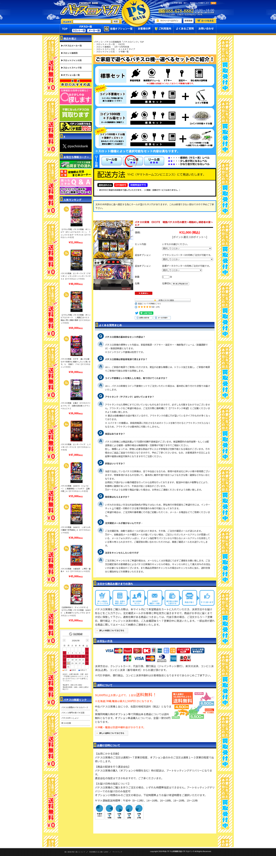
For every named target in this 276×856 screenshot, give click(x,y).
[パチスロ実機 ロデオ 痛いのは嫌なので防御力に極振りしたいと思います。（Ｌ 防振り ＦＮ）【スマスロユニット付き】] (76, 345)
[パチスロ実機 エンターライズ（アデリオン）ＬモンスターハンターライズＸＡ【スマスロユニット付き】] (76, 260)
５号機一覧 (123, 51)
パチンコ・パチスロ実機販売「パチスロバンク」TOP (119, 41)
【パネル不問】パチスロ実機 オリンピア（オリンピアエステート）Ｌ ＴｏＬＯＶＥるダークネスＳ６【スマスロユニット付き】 (76, 233)
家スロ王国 (66, 723)
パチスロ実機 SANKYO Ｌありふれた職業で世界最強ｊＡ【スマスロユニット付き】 (76, 530)
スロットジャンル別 (105, 51)
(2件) (158, 307)
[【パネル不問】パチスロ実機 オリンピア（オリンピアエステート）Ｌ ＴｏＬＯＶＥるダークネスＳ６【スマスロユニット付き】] (76, 216)
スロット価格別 (103, 46)
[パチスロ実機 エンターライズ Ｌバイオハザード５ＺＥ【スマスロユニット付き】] (76, 431)
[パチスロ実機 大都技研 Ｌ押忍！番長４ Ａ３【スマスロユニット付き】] (76, 555)
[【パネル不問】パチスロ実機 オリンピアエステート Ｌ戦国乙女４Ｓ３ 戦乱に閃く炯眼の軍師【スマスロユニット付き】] (76, 301)
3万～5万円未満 (121, 46)
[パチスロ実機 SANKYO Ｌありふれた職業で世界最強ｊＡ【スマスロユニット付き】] (76, 514)
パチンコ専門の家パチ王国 (72, 712)
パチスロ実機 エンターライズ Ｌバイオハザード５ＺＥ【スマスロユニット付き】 (76, 447)
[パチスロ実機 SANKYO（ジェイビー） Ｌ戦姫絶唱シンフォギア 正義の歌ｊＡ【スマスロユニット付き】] (76, 472)
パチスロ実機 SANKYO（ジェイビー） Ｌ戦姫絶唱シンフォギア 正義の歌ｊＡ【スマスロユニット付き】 (75, 488)
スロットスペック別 (105, 49)
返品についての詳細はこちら (149, 303)
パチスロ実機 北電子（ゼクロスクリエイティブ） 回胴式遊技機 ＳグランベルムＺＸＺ (76, 406)
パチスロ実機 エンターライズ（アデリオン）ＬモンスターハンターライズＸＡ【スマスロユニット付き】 (76, 276)
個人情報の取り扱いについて (75, 852)
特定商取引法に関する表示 (98, 852)
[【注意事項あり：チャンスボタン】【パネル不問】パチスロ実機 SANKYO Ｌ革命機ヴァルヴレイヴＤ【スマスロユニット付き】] (76, 594)
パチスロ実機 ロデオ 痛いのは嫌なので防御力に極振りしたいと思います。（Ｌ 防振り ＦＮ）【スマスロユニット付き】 (76, 363)
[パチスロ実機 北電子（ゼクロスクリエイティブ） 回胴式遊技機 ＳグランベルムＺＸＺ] (76, 389)
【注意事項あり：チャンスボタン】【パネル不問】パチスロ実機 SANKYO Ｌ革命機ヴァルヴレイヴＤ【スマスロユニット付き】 (76, 611)
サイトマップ (117, 852)
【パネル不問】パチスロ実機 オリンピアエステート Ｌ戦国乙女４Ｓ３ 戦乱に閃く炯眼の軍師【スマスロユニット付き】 (76, 319)
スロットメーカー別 (105, 44)
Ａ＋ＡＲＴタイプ (126, 49)
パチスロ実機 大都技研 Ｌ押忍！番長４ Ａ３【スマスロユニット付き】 (76, 570)
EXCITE (122, 44)
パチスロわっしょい (70, 717)
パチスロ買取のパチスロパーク (74, 707)
